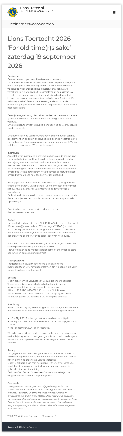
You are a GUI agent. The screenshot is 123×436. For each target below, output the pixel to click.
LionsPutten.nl (32, 8)
